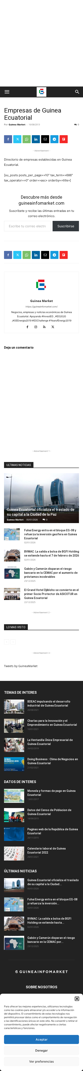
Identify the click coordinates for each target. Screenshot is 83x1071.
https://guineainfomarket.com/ (42, 306)
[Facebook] (8, 139)
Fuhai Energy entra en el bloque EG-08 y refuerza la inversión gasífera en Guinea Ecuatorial (50, 534)
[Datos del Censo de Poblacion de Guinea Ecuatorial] (14, 815)
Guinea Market (17, 124)
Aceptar (42, 1039)
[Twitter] (17, 139)
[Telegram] (54, 139)
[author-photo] (41, 295)
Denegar (41, 1050)
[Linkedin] (36, 139)
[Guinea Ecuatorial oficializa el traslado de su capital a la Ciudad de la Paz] (41, 498)
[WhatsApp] (27, 139)
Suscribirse (65, 226)
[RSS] (46, 327)
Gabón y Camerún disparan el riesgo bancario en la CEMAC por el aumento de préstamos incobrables (51, 572)
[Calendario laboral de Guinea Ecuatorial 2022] (14, 854)
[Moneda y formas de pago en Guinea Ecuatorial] (14, 796)
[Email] (45, 139)
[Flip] (64, 139)
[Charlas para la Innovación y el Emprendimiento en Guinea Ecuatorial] (14, 726)
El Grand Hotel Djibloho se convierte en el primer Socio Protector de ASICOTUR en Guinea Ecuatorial (51, 594)
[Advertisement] (41, 43)
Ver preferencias (41, 1061)
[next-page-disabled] (13, 641)
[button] (77, 999)
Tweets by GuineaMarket (20, 666)
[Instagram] (37, 327)
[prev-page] (6, 641)
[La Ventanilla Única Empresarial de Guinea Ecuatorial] (14, 745)
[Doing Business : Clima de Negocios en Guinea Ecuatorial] (14, 764)
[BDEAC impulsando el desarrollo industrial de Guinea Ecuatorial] (14, 707)
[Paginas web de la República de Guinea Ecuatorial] (14, 834)
